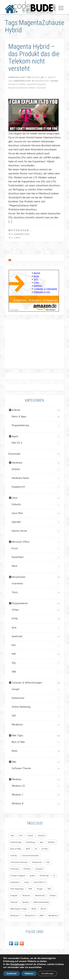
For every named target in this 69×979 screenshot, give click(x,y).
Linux (15, 497)
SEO (49, 889)
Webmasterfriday (41, 902)
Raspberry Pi (18, 486)
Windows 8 (17, 803)
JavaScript (17, 636)
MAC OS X (17, 442)
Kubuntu (16, 504)
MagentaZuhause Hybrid (21, 88)
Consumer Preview (18, 862)
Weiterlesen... (20, 230)
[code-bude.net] (30, 7)
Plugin (40, 889)
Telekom (41, 88)
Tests (15, 592)
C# (35, 849)
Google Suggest (17, 875)
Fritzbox (27, 869)
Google (15, 689)
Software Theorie (21, 768)
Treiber (52, 895)
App (41, 842)
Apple (15, 436)
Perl (14, 645)
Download (37, 862)
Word (14, 566)
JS (54, 875)
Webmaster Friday (18, 909)
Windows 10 (18, 785)
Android (16, 410)
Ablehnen (29, 973)
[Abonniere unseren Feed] (21, 943)
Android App (15, 842)
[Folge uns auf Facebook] (11, 943)
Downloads (14, 453)
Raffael (35, 77)
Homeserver (18, 698)
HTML (15, 618)
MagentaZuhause (36, 84)
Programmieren (20, 603)
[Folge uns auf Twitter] (16, 943)
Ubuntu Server (19, 530)
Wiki (14, 761)
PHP (14, 654)
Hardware (17, 462)
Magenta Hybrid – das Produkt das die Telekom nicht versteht (33, 57)
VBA (14, 671)
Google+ (39, 869)
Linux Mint (17, 513)
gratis (32, 875)
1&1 (21, 835)
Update (25, 902)
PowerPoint (18, 557)
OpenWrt (16, 522)
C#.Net (15, 609)
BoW (28, 849)
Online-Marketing (21, 706)
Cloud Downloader (30, 855)
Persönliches (42, 81)
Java (14, 627)
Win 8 (43, 909)
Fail (48, 862)
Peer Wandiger (17, 889)
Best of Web (18, 742)
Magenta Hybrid (17, 84)
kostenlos (14, 882)
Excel (15, 548)
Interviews (17, 583)
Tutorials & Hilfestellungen (27, 682)
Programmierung (20, 425)
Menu (60, 8)
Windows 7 (17, 794)
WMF (42, 915)
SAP (14, 715)
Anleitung (30, 842)
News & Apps (19, 416)
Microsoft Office (20, 541)
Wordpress (17, 724)
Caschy (13, 855)
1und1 (30, 835)
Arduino (16, 469)
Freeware (14, 869)
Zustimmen (12, 973)
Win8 (33, 909)
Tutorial (13, 902)
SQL (14, 662)
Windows (16, 779)
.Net (12, 835)
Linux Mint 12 (40, 882)
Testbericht (40, 895)
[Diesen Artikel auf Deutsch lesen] (9, 260)
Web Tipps (17, 735)
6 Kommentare (21, 234)
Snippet (13, 895)
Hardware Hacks (20, 478)
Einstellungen (17, 964)
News (15, 750)
